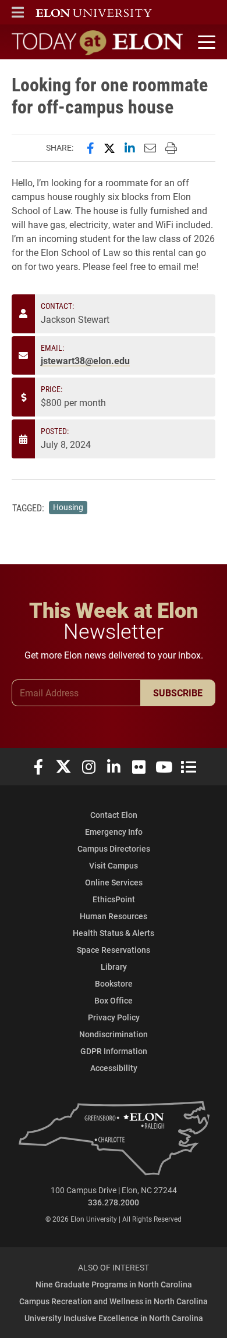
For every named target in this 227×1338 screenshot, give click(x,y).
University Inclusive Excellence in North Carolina (113, 1317)
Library (114, 966)
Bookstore (114, 983)
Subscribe (178, 692)
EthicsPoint (114, 899)
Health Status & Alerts (113, 932)
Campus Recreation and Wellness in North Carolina (113, 1301)
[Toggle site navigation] (204, 42)
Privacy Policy (114, 1017)
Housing (68, 507)
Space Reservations (113, 949)
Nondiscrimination (113, 1034)
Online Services (114, 882)
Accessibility (113, 1067)
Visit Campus (113, 865)
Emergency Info (114, 831)
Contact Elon (113, 814)
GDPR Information (113, 1050)
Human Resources (113, 915)
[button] (18, 12)
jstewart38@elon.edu (85, 360)
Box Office (113, 1000)
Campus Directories (113, 848)
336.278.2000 (113, 1202)
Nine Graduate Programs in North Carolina (114, 1284)
